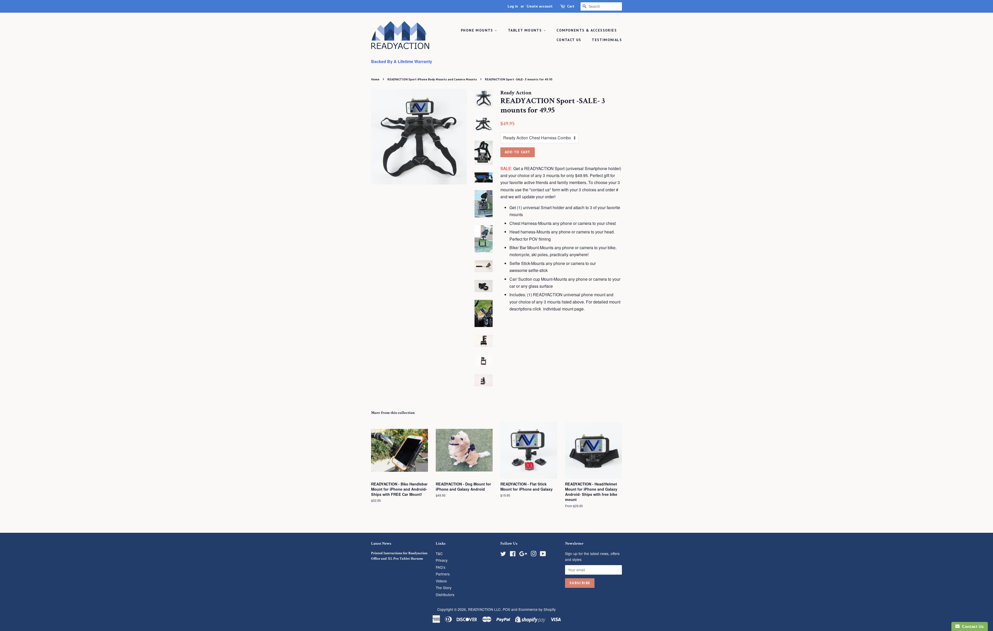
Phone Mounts (477, 30)
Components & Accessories (586, 30)
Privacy (442, 560)
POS (506, 609)
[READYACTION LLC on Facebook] (513, 554)
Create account (539, 6)
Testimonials (607, 39)
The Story (444, 587)
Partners (443, 573)
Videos (441, 580)
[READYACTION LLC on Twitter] (503, 554)
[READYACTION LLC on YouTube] (543, 554)
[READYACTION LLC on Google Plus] (523, 554)
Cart (570, 6)
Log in (513, 6)
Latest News (381, 543)
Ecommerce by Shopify (537, 609)
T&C (439, 553)
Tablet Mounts (525, 30)
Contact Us (568, 39)
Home (375, 79)
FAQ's (440, 567)
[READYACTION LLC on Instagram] (533, 554)
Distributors (445, 594)
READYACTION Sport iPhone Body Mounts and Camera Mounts (432, 79)
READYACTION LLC (484, 609)
